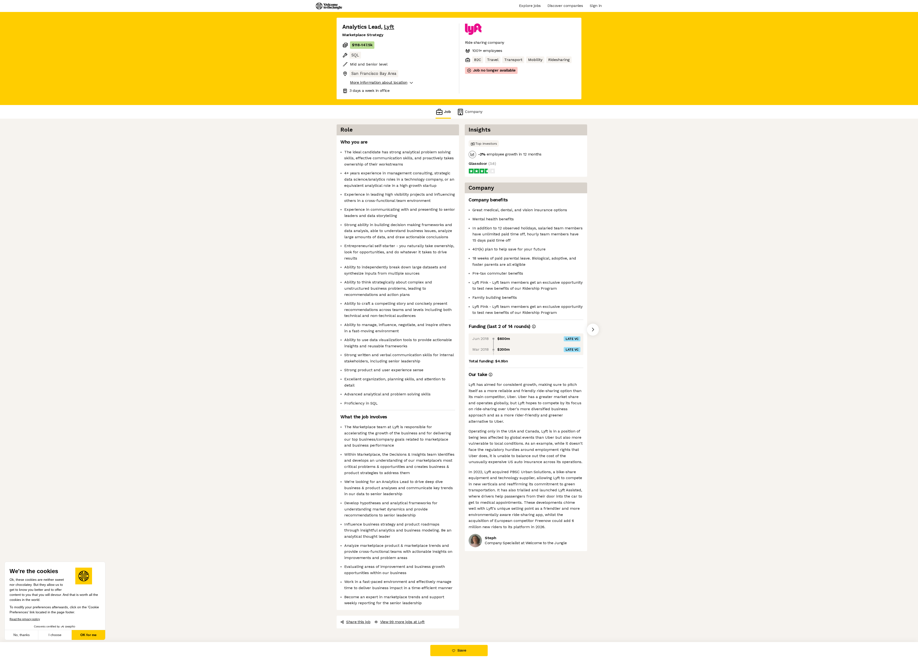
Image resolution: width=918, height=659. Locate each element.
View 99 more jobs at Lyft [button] (402, 622)
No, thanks (21, 635)
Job (447, 111)
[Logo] (329, 6)
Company (473, 111)
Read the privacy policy (25, 619)
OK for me (88, 635)
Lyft (389, 27)
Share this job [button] (358, 622)
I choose (55, 635)
